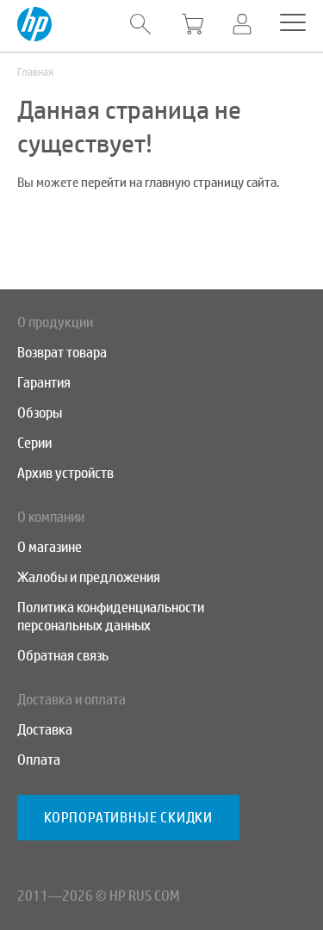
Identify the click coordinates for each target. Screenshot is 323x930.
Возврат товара (62, 353)
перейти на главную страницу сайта (178, 182)
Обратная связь (63, 656)
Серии (34, 443)
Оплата (38, 760)
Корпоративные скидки (128, 818)
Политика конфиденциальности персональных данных (110, 616)
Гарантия (44, 383)
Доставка (44, 730)
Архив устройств (65, 473)
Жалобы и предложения (88, 577)
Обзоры (39, 413)
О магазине (49, 547)
